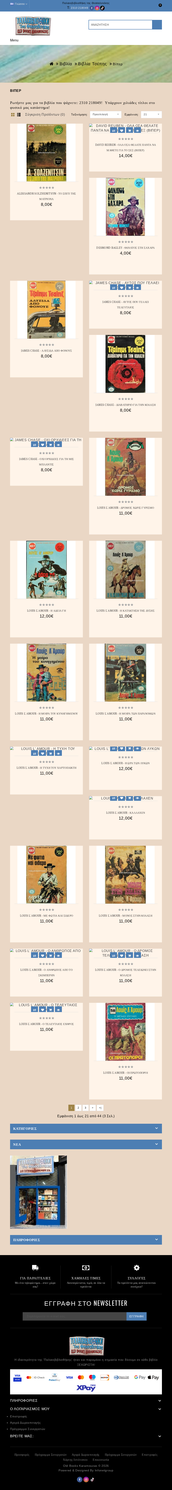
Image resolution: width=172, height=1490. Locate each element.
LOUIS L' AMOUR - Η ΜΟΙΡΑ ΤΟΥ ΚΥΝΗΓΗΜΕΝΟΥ (46, 713)
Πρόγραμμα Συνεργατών (27, 1429)
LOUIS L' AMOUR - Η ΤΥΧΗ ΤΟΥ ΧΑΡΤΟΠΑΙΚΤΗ (46, 768)
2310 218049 (79, 7)
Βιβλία (66, 63)
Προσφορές (22, 1455)
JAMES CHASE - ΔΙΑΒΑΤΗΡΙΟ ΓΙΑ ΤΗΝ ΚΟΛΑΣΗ (125, 405)
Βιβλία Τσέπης (92, 63)
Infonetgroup (104, 1470)
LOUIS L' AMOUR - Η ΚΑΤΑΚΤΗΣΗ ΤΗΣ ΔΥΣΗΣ (125, 610)
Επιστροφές (18, 1416)
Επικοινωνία (101, 1460)
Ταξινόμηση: (79, 114)
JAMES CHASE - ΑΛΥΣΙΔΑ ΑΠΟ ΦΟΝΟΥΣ (46, 350)
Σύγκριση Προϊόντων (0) (45, 114)
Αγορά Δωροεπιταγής (25, 1422)
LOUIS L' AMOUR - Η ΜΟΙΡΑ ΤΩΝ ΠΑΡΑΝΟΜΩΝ (125, 713)
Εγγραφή (136, 1316)
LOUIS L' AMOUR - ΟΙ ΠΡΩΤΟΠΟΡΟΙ (125, 1073)
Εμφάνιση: (132, 114)
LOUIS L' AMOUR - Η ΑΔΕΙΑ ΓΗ (46, 610)
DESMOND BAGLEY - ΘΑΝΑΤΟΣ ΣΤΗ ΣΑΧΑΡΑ (125, 248)
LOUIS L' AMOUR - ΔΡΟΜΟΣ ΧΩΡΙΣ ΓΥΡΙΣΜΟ (125, 508)
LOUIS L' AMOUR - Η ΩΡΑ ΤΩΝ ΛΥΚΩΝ (125, 763)
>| (100, 1107)
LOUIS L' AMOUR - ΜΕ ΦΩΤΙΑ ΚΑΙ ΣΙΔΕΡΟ (46, 915)
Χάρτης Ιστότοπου (75, 1460)
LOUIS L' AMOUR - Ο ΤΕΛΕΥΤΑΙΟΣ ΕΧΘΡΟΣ (46, 1024)
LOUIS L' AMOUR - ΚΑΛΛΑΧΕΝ (125, 813)
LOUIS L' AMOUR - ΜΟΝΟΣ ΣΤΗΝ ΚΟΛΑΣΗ (125, 915)
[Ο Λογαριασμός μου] (150, 7)
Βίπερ (117, 64)
